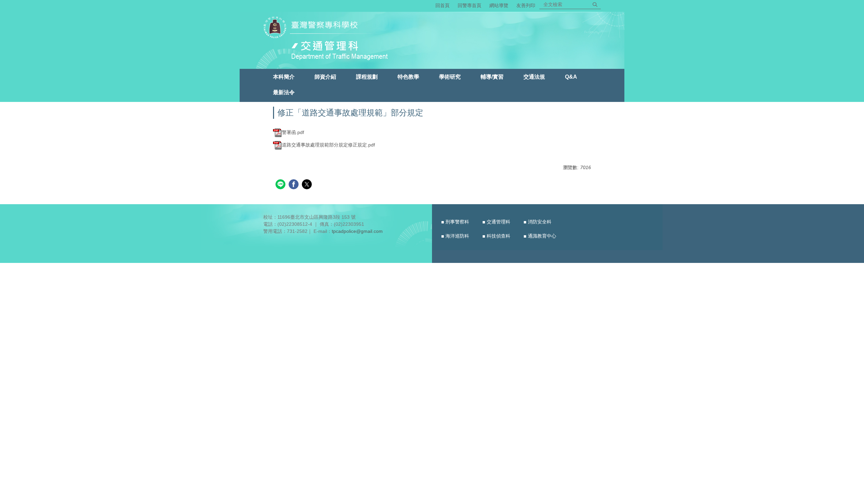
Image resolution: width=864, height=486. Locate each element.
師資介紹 (325, 77)
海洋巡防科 (457, 236)
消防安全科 (539, 221)
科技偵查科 (498, 236)
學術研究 (450, 77)
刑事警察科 (457, 221)
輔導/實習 (492, 77)
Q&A (571, 77)
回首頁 (442, 5)
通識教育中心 (542, 236)
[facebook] (294, 185)
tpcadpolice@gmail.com (357, 231)
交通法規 (534, 77)
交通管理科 (498, 221)
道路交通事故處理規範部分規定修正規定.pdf (328, 144)
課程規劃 (367, 77)
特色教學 (408, 77)
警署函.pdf (293, 132)
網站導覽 (498, 5)
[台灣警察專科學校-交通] (328, 39)
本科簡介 (284, 77)
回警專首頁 (469, 5)
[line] (281, 185)
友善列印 (525, 5)
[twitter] (308, 185)
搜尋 (595, 4)
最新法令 (284, 92)
